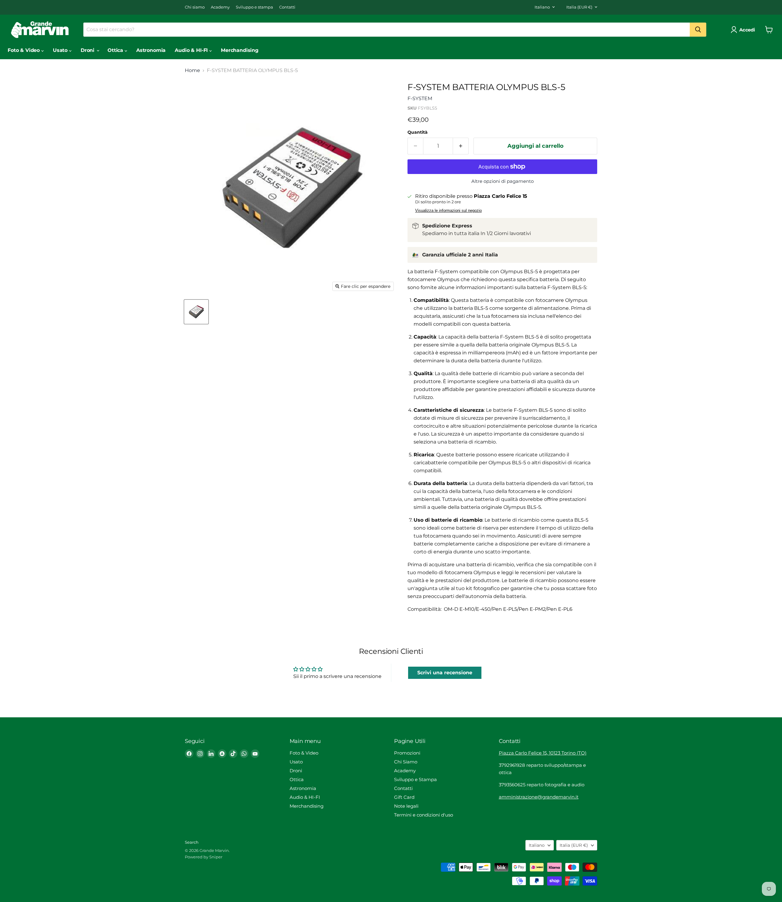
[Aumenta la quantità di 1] (461, 146)
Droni (88, 50)
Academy (220, 7)
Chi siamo (195, 7)
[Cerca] (698, 30)
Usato (61, 50)
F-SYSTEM (419, 98)
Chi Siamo (405, 762)
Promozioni (407, 753)
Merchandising (239, 50)
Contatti (287, 7)
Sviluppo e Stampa (415, 779)
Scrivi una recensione (444, 673)
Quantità (417, 132)
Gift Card (404, 797)
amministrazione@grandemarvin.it (539, 797)
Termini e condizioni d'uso (423, 815)
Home (192, 70)
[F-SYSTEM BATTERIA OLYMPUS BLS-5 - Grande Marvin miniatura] (196, 312)
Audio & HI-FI (192, 50)
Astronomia (151, 50)
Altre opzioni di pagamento (502, 181)
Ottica (116, 50)
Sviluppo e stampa (254, 7)
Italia (579, 7)
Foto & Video (24, 50)
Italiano (542, 7)
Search (192, 842)
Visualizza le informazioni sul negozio (448, 210)
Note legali (406, 806)
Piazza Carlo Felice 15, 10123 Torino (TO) (542, 753)
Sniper (215, 856)
